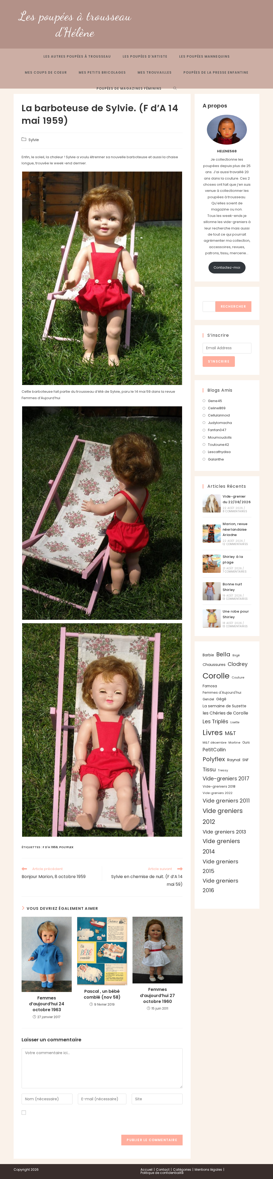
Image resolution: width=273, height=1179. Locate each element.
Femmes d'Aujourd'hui (222, 692)
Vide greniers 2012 (223, 816)
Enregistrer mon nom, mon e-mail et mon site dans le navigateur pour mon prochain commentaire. (95, 1122)
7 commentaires (235, 572)
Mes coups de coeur (46, 72)
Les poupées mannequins (204, 56)
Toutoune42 (218, 444)
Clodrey (238, 664)
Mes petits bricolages (102, 72)
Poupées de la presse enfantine (215, 72)
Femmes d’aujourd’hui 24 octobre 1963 (46, 1004)
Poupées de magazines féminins (129, 88)
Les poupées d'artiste (145, 56)
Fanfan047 (217, 429)
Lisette (234, 722)
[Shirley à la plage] (212, 564)
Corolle (216, 675)
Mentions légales (208, 1169)
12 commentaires (235, 544)
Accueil (146, 1169)
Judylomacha (220, 422)
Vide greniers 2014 (221, 846)
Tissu (209, 769)
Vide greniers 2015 (220, 866)
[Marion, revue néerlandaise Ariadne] (212, 534)
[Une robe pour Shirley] (212, 618)
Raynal (233, 760)
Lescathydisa (219, 451)
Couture (238, 677)
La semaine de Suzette (224, 706)
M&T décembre (214, 742)
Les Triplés (215, 721)
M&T (230, 733)
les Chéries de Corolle (225, 713)
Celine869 (217, 408)
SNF (245, 760)
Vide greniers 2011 (226, 800)
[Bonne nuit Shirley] (212, 591)
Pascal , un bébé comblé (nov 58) (102, 994)
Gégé (221, 699)
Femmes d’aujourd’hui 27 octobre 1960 (157, 996)
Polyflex (66, 847)
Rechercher (214, 297)
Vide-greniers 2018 (219, 786)
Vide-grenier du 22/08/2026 (237, 499)
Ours (246, 742)
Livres (213, 732)
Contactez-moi (227, 267)
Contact (163, 1169)
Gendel (208, 699)
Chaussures (214, 664)
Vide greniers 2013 (224, 831)
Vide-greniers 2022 (217, 793)
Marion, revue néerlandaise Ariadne (235, 529)
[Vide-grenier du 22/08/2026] (212, 503)
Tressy (223, 770)
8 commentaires (235, 511)
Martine (234, 742)
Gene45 (215, 400)
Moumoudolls (220, 437)
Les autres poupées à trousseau (77, 56)
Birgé (236, 655)
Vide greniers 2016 (220, 885)
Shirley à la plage (233, 559)
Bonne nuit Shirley (232, 587)
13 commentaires (235, 599)
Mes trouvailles (155, 72)
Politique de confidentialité (161, 1172)
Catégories (182, 1169)
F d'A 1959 (50, 847)
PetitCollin (214, 749)
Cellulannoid (219, 415)
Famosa (210, 686)
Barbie (208, 655)
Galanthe (216, 459)
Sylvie (34, 139)
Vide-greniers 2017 (226, 778)
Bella (223, 654)
